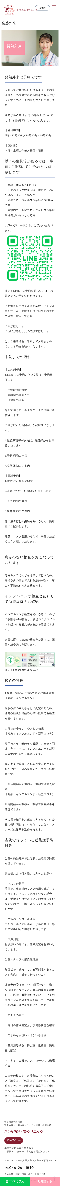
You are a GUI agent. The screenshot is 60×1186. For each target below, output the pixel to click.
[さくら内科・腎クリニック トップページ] (20, 12)
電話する (46, 1181)
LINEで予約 (16, 1181)
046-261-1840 (19, 1167)
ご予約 (42, 8)
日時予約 (12, 1140)
